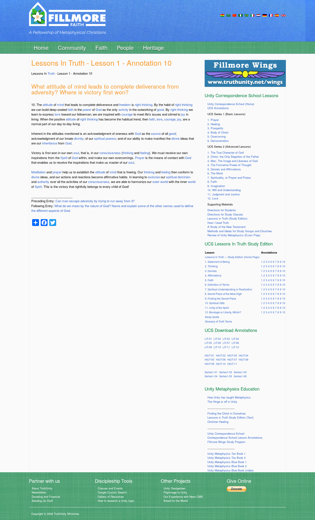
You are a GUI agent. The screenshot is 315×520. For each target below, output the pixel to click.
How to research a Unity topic (116, 501)
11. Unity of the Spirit (217, 307)
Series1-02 (225, 372)
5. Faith (209, 280)
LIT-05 (208, 343)
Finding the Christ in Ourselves (226, 413)
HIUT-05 (209, 359)
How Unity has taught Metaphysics (229, 397)
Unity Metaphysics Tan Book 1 (226, 454)
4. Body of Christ (217, 132)
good (160, 109)
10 (283, 261)
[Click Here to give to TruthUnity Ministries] (236, 489)
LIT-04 (235, 338)
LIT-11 (226, 347)
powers (111, 138)
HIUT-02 (221, 355)
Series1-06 (240, 376)
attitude (48, 104)
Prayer (139, 157)
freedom (125, 104)
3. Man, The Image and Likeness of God (232, 161)
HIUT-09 (209, 363)
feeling (144, 152)
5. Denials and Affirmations (224, 169)
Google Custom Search (112, 492)
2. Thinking (211, 266)
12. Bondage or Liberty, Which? (223, 312)
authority (43, 181)
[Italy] (252, 15)
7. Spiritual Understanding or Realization (228, 289)
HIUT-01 (209, 355)
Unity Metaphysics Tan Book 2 (226, 458)
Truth (51, 73)
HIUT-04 (243, 355)
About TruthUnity (42, 488)
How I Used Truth (218, 223)
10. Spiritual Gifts (215, 303)
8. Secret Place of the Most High (223, 294)
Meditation (38, 172)
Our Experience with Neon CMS (183, 497)
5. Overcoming (216, 136)
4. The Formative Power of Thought (229, 165)
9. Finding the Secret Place (220, 298)
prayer (57, 172)
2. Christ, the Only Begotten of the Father (233, 157)
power (87, 109)
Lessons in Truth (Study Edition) (227, 218)
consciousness (110, 152)
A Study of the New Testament (226, 227)
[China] (234, 15)
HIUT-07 (232, 359)
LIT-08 (235, 343)
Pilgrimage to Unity (175, 492)
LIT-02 (217, 338)
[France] (271, 15)
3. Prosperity (215, 128)
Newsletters (39, 492)
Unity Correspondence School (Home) (230, 104)
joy (183, 114)
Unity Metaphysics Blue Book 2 (227, 466)
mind (60, 104)
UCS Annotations (218, 108)
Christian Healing (217, 422)
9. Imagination (216, 186)
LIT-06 (217, 343)
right (138, 104)
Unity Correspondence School (225, 433)
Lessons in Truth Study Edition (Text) (230, 417)
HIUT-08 (243, 359)
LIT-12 (235, 347)
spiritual (99, 138)
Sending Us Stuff (42, 501)
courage (127, 114)
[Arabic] (228, 15)
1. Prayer (213, 120)
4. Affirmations (213, 275)
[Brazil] (246, 15)
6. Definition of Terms (217, 284)
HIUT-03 (232, 355)
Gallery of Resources (111, 497)
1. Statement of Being (217, 261)
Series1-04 (211, 376)
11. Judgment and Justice (223, 194)
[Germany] (264, 15)
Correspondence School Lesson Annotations (234, 437)
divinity (79, 138)
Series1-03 (240, 372)
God (99, 109)
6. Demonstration (218, 141)
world (164, 181)
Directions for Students (221, 210)
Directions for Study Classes (225, 214)
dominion (184, 177)
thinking (147, 104)
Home (41, 47)
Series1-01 (211, 372)
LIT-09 (208, 347)
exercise (154, 177)
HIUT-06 (221, 359)
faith (71, 109)
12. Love (212, 198)
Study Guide (212, 317)
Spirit (64, 157)
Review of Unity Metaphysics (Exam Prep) (233, 235)
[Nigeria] (240, 15)
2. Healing (213, 124)
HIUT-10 (221, 363)
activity (123, 109)
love (57, 114)
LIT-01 (208, 338)
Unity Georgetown (175, 488)
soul (76, 152)
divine (175, 138)
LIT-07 (226, 343)
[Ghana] (222, 15)
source (156, 133)
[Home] (67, 18)
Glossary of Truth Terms (218, 321)
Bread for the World (176, 501)
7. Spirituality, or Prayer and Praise (229, 177)
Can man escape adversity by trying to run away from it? (95, 201)
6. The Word (215, 173)
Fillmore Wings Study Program (226, 442)
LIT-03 (226, 338)
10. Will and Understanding (224, 190)
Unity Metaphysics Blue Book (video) (230, 470)
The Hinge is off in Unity (222, 402)
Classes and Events (110, 488)
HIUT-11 (232, 363)
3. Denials (211, 271)
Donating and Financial (46, 497)
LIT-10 (217, 347)
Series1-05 (225, 376)
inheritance (49, 143)
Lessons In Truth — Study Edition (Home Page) (232, 257)
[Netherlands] (258, 15)
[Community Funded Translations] (283, 15)
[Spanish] (277, 15)
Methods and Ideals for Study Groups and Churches (239, 231)
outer (155, 181)
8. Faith (212, 182)
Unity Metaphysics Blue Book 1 (227, 462)
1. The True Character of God (225, 152)
